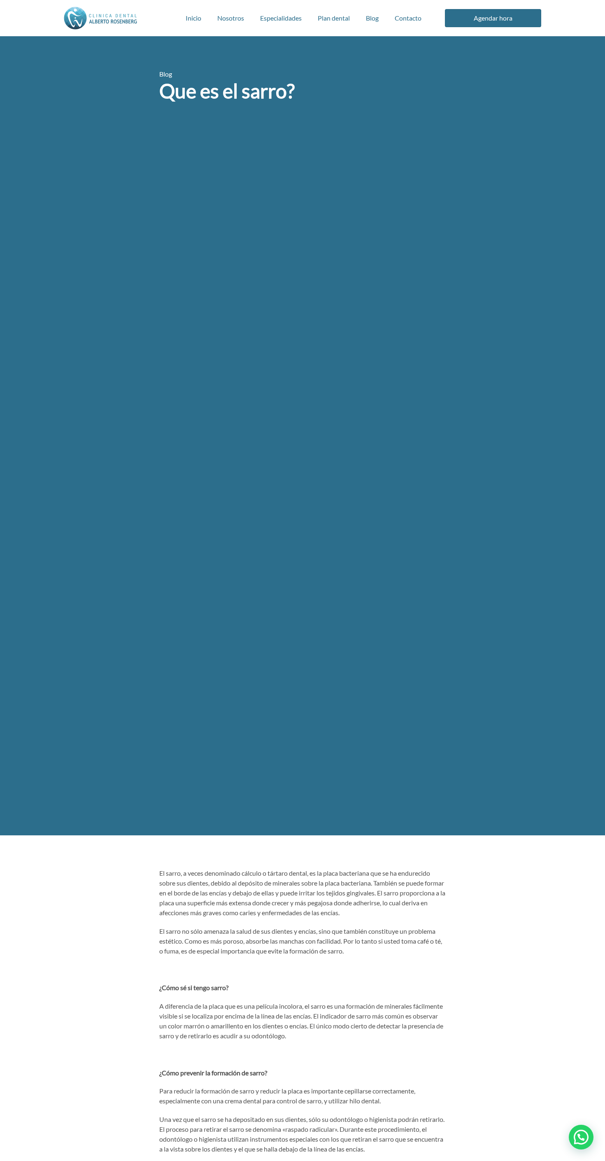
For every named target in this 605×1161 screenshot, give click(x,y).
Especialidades (281, 18)
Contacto (408, 18)
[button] (581, 1137)
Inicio (193, 18)
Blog (372, 18)
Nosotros (230, 18)
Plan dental (334, 18)
